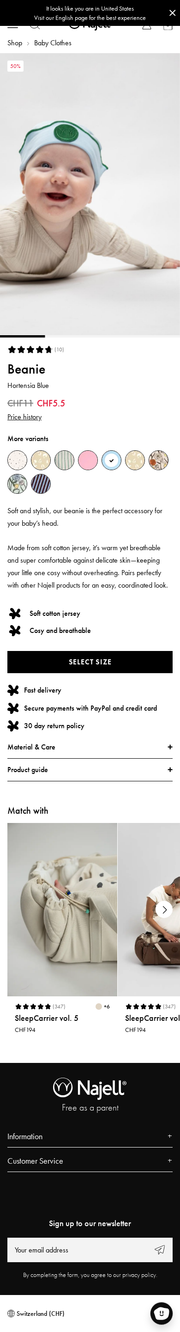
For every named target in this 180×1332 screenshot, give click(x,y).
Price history (24, 417)
